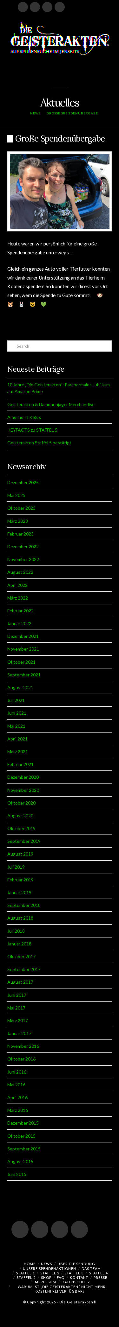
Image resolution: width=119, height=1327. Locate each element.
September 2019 (24, 841)
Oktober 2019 (21, 828)
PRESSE (100, 1277)
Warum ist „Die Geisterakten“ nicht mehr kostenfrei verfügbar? (62, 1289)
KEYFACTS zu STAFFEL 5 (32, 430)
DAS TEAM (91, 1268)
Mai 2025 (16, 495)
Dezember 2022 (23, 546)
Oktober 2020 (21, 803)
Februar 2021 (20, 764)
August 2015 (20, 1161)
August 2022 (20, 572)
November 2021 (23, 649)
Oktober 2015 (21, 1136)
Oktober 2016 (21, 1058)
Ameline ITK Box (24, 417)
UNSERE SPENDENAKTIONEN (49, 1268)
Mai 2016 (16, 1084)
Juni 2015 (16, 1174)
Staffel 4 (98, 1273)
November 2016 (23, 1046)
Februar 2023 (20, 533)
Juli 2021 (16, 700)
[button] (59, 79)
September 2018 (24, 905)
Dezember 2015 (23, 1123)
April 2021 (17, 738)
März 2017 (17, 1020)
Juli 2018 (16, 931)
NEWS (46, 1264)
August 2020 (20, 815)
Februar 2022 (20, 610)
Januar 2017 (19, 1033)
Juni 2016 (16, 1072)
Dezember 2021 (23, 636)
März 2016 (17, 1110)
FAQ (60, 1277)
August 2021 (20, 687)
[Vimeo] (47, 7)
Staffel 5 (26, 1277)
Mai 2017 (16, 1007)
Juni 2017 (16, 995)
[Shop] (72, 7)
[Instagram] (60, 7)
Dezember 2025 (23, 482)
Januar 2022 (19, 623)
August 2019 (20, 854)
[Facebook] (23, 7)
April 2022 (17, 585)
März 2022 (17, 598)
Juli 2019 (16, 867)
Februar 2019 (20, 879)
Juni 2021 (16, 713)
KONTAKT (79, 1277)
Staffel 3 (73, 1273)
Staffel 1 (25, 1273)
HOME (30, 1264)
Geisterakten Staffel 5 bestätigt (39, 442)
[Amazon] (84, 7)
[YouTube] (35, 7)
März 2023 (17, 521)
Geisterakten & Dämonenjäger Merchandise (51, 404)
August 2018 (20, 918)
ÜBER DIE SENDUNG (76, 1264)
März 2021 (17, 751)
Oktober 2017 (21, 956)
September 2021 (24, 674)
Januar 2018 (19, 943)
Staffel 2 (49, 1273)
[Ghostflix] (96, 7)
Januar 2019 (19, 892)
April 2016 (17, 1097)
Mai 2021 (16, 726)
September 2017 (24, 969)
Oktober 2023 (21, 508)
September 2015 (24, 1148)
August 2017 (20, 982)
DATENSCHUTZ (76, 1282)
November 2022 (23, 559)
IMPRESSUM (45, 1282)
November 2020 (23, 790)
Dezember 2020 (23, 777)
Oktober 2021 (21, 662)
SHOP (46, 1277)
